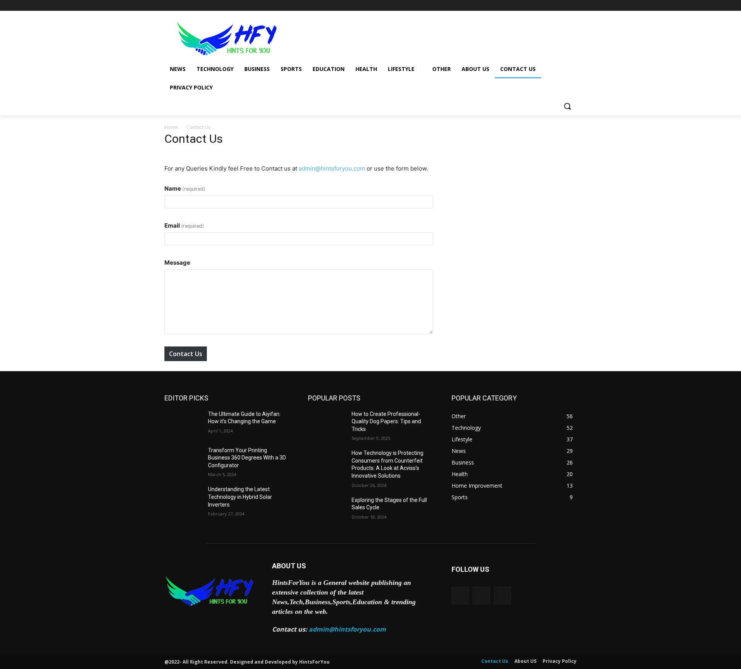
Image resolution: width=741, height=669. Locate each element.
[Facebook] (529, 5)
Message (177, 262)
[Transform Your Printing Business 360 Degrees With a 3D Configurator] (183, 460)
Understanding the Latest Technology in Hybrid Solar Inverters (240, 496)
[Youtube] (572, 5)
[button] (567, 106)
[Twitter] (550, 5)
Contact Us (185, 354)
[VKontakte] (502, 595)
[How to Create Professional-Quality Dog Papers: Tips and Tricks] (326, 424)
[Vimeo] (561, 5)
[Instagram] (540, 5)
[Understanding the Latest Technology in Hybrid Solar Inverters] (183, 499)
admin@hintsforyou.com (332, 168)
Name (184, 188)
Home (171, 127)
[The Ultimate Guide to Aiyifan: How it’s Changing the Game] (183, 424)
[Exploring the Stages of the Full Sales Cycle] (326, 510)
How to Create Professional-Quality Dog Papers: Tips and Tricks (386, 421)
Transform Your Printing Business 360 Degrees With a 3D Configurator (247, 457)
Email (184, 225)
